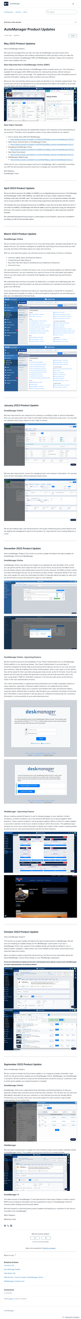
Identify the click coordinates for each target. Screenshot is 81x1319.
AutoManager (8, 12)
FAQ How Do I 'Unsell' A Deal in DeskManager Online (23, 1277)
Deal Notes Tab (9, 1273)
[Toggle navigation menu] (73, 3)
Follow (73, 35)
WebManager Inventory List (14, 1281)
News (25, 12)
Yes (35, 1238)
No (46, 1238)
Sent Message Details (12, 1269)
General (18, 12)
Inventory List (9, 1265)
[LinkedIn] (11, 1226)
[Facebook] (5, 1226)
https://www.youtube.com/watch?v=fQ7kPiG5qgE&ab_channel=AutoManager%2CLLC (42, 144)
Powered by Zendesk (72, 1317)
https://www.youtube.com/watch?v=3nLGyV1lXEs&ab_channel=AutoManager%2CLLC (42, 155)
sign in (11, 1298)
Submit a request (49, 1248)
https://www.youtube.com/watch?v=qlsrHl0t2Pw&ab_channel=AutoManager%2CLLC (41, 160)
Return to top (9, 1255)
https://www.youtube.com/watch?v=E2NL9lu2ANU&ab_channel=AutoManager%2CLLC (42, 139)
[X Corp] (8, 1226)
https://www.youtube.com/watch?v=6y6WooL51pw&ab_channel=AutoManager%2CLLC (42, 150)
